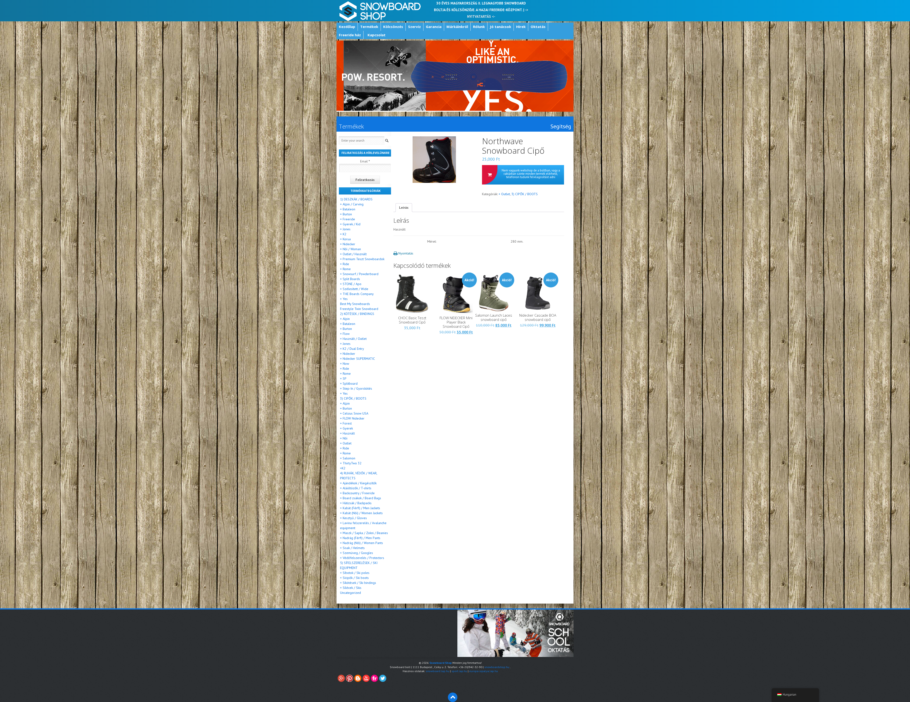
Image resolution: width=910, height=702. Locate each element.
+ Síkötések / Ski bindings (358, 583)
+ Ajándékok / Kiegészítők (358, 483)
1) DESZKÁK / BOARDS (356, 199)
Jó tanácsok (500, 26)
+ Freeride (347, 219)
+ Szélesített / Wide (354, 289)
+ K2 (343, 234)
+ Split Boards (350, 279)
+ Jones (345, 229)
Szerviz (414, 26)
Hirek (521, 26)
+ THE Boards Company (357, 294)
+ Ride (344, 264)
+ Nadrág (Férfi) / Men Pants (360, 538)
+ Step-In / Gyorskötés (356, 388)
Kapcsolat (377, 34)
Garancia (433, 26)
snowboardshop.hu (496, 667)
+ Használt (347, 433)
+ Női (343, 438)
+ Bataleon (347, 209)
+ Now (344, 363)
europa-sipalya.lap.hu (483, 671)
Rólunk (479, 26)
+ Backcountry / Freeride (357, 493)
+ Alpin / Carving (352, 204)
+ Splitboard (349, 383)
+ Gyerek (346, 428)
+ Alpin (345, 319)
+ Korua (345, 239)
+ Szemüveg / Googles (356, 553)
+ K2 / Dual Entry (352, 348)
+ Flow (345, 334)
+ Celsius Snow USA (354, 413)
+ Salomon (347, 458)
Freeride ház (350, 34)
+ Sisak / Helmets (352, 548)
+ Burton (346, 214)
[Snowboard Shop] (381, 10)
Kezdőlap (347, 26)
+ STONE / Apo (350, 284)
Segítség (560, 126)
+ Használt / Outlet (353, 339)
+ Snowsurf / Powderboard (359, 274)
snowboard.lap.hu (437, 671)
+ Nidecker (347, 244)
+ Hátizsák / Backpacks (356, 503)
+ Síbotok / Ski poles (354, 573)
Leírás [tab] (404, 207)
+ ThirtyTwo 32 (351, 463)
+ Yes (344, 299)
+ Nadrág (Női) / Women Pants (361, 543)
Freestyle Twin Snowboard (359, 309)
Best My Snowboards (355, 304)
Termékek (369, 26)
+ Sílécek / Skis (350, 588)
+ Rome (345, 269)
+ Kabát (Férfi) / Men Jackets (360, 508)
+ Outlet (504, 194)
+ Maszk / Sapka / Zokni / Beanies (364, 533)
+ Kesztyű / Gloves (353, 518)
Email (365, 161)
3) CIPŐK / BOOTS (524, 194)
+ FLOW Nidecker (352, 418)
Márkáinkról (457, 26)
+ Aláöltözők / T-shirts (355, 488)
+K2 (343, 468)
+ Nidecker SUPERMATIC (357, 358)
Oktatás (538, 26)
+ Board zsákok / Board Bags (360, 498)
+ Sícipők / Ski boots (354, 578)
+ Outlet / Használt (353, 254)
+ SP (343, 378)
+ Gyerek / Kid (350, 224)
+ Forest (346, 423)
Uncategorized (350, 593)
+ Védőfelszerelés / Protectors (362, 558)
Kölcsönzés (393, 26)
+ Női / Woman (350, 249)
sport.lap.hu (459, 671)
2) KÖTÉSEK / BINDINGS (357, 314)
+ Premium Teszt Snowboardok (362, 259)
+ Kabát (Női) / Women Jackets (361, 513)
